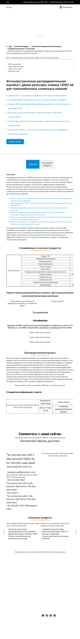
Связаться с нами (48, 597)
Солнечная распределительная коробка (46, 46)
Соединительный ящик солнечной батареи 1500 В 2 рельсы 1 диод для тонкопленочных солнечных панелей (25, 534)
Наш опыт (45, 588)
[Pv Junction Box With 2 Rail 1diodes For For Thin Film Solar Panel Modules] (60, 525)
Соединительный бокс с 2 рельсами (21, 49)
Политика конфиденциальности (53, 600)
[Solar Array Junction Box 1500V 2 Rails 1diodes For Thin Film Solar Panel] (26, 525)
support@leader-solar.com (19, 466)
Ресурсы (44, 594)
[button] (75, 531)
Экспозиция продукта (47, 164)
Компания (45, 582)
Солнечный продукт (21, 46)
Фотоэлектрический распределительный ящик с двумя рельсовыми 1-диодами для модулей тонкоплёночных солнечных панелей (60, 534)
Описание (33, 164)
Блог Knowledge (47, 591)
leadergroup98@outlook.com (21, 472)
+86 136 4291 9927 (16, 480)
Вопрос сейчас (15, 142)
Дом (10, 46)
